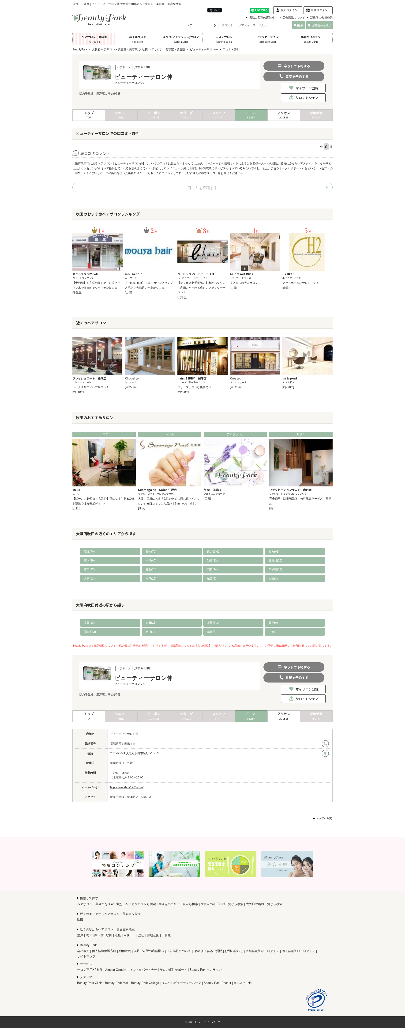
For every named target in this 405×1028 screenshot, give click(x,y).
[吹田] (285, 287)
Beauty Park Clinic (89, 983)
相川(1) (150, 631)
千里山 (139, 935)
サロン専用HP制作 (90, 969)
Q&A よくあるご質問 (208, 951)
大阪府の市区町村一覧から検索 (222, 904)
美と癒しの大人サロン (244, 283)
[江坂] (75, 508)
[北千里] (182, 297)
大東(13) (89, 578)
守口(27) (89, 569)
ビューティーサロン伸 (124, 734)
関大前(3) (90, 631)
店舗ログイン (319, 10)
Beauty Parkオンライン (206, 969)
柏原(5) (211, 578)
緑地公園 (153, 935)
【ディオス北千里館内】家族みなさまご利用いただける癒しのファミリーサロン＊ (201, 287)
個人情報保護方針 (104, 951)
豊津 (80, 935)
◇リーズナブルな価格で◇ (194, 387)
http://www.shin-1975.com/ (126, 787)
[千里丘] (77, 292)
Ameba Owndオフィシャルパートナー (131, 969)
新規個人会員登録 (321, 17)
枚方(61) (274, 551)
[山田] (128, 292)
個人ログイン (289, 10)
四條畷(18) (275, 569)
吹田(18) (89, 622)
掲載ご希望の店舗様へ (263, 17)
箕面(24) (151, 569)
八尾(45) (151, 560)
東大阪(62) (214, 551)
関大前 (99, 935)
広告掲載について (293, 17)
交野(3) (273, 578)
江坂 (118, 935)
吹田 (80, 919)
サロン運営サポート (173, 969)
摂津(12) (151, 578)
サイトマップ (86, 956)
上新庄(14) (214, 622)
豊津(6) (273, 622)
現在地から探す (321, 25)
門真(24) (212, 569)
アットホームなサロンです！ (300, 283)
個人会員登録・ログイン (298, 951)
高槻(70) (89, 551)
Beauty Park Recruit (217, 983)
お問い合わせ (234, 951)
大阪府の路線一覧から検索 (264, 904)
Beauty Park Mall (116, 983)
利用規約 (125, 951)
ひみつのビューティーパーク (181, 983)
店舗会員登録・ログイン (262, 951)
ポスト (216, 10)
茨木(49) (89, 560)
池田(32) (212, 560)
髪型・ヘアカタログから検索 (136, 904)
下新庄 (273, 631)
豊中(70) (151, 551)
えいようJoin (242, 983)
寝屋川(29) (275, 560)
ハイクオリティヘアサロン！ (90, 387)
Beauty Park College (145, 983)
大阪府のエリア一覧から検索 (178, 904)
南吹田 (211, 631)
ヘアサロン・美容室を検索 (95, 904)
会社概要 (83, 951)
